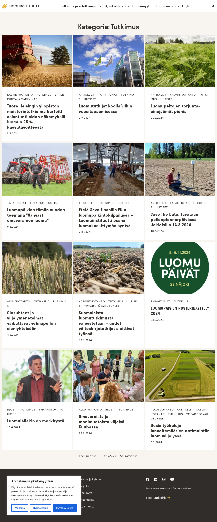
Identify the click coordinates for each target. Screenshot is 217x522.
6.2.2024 (156, 442)
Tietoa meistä (85, 506)
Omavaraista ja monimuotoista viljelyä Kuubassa (101, 421)
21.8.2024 (157, 118)
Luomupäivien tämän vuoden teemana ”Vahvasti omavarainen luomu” (36, 215)
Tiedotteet (87, 203)
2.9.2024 (84, 118)
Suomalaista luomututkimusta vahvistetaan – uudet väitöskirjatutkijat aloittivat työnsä (106, 323)
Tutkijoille (83, 486)
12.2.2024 (85, 433)
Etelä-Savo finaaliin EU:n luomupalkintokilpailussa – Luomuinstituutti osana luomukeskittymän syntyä (106, 217)
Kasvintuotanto (20, 95)
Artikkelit (87, 95)
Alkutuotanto (18, 302)
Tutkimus (43, 95)
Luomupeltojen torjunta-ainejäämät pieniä (175, 108)
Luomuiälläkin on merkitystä (35, 420)
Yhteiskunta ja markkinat (36, 97)
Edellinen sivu (88, 456)
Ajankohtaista (85, 499)
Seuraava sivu (129, 456)
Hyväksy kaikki (64, 507)
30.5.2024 (85, 340)
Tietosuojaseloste (182, 488)
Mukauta (20, 507)
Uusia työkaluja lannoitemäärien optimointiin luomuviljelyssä (180, 430)
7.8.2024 (84, 232)
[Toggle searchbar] (213, 6)
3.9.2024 (12, 133)
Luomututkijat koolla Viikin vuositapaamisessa (105, 108)
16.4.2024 (13, 427)
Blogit (12, 410)
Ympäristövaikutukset (102, 306)
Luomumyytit (85, 493)
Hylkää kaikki (40, 507)
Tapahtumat (107, 95)
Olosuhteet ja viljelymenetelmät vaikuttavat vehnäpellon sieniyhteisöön (31, 320)
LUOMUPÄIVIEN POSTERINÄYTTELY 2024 (180, 311)
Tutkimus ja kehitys (89, 479)
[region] (44, 495)
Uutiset (90, 99)
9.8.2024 (12, 227)
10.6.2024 (157, 231)
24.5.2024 (157, 320)
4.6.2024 (12, 335)
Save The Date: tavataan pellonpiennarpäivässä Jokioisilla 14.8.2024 (174, 219)
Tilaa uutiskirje (156, 497)
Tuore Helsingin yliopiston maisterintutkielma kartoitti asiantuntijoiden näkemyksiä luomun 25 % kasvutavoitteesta (36, 116)
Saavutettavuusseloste (158, 488)
